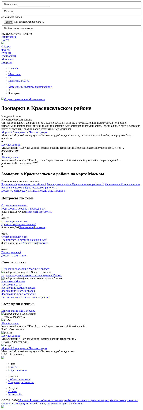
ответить (46, 211)
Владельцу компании (21, 382)
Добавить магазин (19, 379)
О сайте (13, 366)
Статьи (12, 391)
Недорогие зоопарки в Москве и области (25, 268)
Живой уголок (10, 157)
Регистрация (8, 36)
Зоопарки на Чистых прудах (18, 290)
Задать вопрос (56, 190)
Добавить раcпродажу (14, 190)
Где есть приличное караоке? (18, 224)
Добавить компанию (13, 255)
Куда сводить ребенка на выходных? (23, 208)
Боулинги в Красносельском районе (23, 184)
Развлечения (37, 99)
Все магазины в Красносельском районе (25, 297)
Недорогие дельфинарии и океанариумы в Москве (31, 275)
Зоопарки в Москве (13, 281)
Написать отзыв (37, 190)
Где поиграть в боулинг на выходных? (24, 239)
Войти (5, 39)
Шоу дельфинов (10, 144)
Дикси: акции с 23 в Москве (18, 310)
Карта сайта (15, 394)
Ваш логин (10, 4)
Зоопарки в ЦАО (11, 284)
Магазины (7, 59)
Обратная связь (17, 370)
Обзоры (6, 46)
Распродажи (8, 55)
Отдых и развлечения (17, 99)
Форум (5, 49)
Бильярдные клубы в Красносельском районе (75, 184)
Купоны (6, 52)
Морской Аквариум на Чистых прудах (24, 132)
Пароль (8, 11)
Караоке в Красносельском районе (35, 187)
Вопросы (6, 62)
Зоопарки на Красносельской (18, 293)
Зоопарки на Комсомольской (18, 287)
